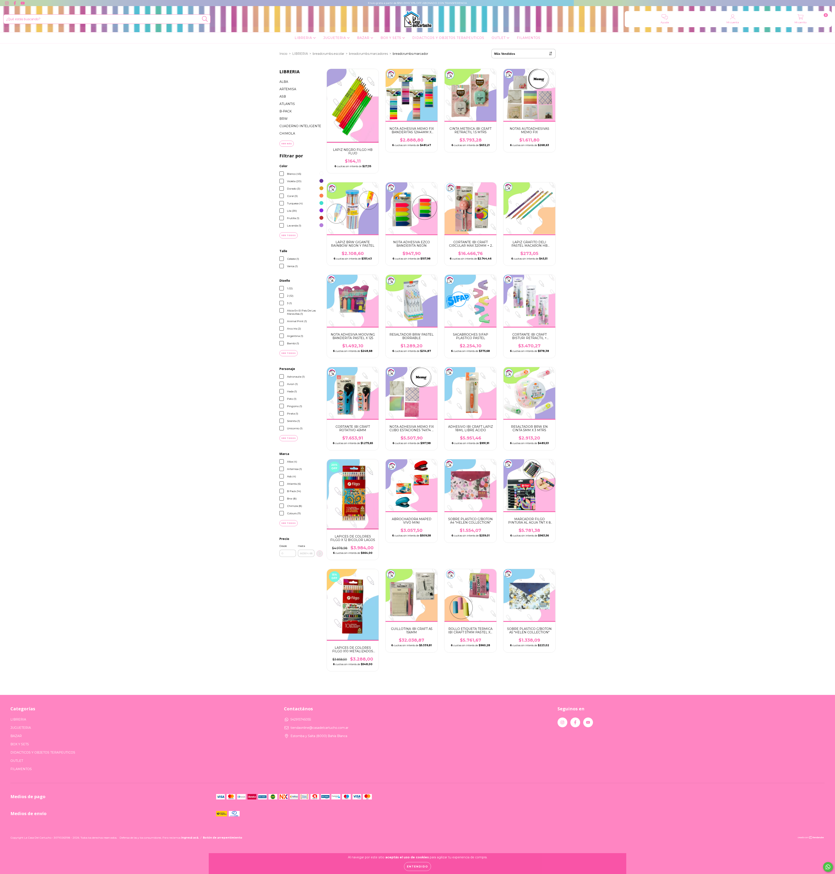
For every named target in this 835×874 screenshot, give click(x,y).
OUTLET (499, 38)
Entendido (417, 866)
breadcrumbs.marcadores (368, 54)
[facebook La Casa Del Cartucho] (15, 3)
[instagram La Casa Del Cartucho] (7, 3)
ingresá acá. (190, 837)
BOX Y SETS (391, 38)
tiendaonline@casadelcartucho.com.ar (319, 728)
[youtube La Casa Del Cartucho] (22, 3)
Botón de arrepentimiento (222, 837)
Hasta (301, 546)
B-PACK (285, 111)
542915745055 (301, 719)
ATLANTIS (287, 104)
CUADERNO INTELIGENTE (300, 126)
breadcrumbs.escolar (328, 54)
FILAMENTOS (528, 38)
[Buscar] (205, 19)
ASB (282, 96)
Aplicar (319, 553)
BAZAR (364, 38)
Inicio (283, 54)
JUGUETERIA (335, 38)
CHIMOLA (287, 133)
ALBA (283, 82)
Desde (283, 546)
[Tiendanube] (811, 838)
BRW (283, 119)
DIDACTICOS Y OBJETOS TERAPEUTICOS (448, 38)
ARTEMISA (287, 89)
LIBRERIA (304, 38)
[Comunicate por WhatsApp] (828, 867)
